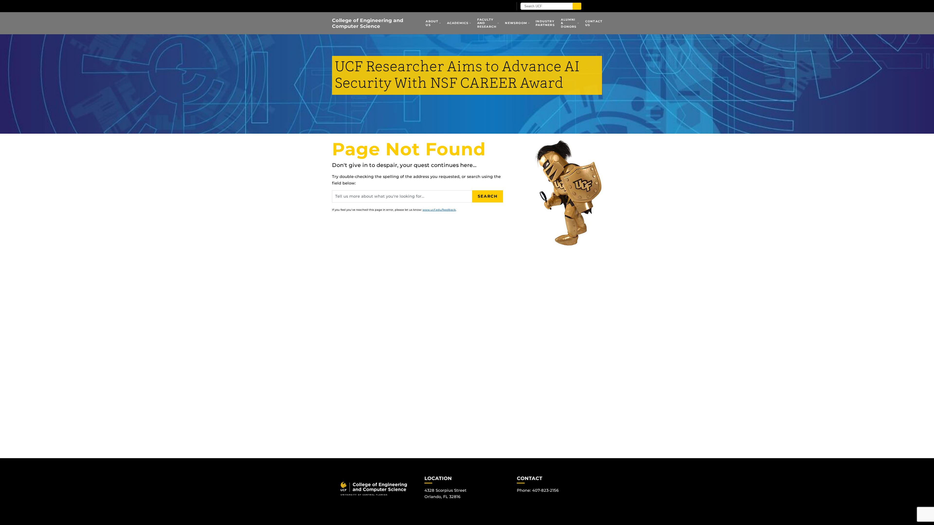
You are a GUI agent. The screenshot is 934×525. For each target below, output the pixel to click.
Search (488, 196)
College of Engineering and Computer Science (367, 23)
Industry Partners (545, 22)
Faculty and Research (487, 23)
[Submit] (577, 6)
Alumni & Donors (568, 23)
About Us (432, 22)
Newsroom (516, 23)
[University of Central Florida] (389, 6)
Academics (458, 23)
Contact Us (593, 22)
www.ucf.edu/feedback (439, 209)
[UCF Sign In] (498, 6)
